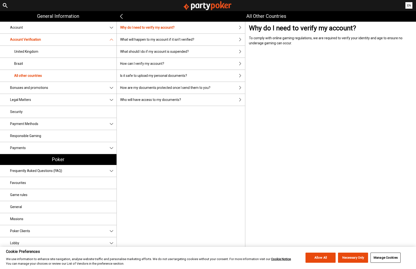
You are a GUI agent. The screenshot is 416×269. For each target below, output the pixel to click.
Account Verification (25, 39)
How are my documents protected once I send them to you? (165, 88)
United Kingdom (26, 51)
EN (409, 5)
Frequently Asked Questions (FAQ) (36, 171)
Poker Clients (20, 231)
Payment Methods (24, 124)
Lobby (14, 243)
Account (16, 27)
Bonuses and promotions (29, 88)
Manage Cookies (386, 257)
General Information (58, 16)
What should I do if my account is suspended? (154, 51)
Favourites (18, 183)
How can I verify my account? (142, 64)
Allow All (320, 257)
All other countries (28, 76)
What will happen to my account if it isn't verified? (157, 39)
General (16, 207)
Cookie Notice (281, 259)
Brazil (18, 64)
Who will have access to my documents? (150, 100)
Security (16, 112)
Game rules (18, 195)
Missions (16, 219)
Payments (18, 148)
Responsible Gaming (25, 136)
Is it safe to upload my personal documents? (153, 76)
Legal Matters (20, 100)
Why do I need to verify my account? (147, 27)
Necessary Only (353, 257)
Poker (58, 159)
